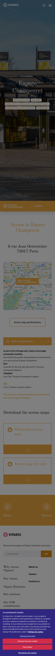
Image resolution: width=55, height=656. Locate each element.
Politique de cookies (35, 632)
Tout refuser (27, 647)
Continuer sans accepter (27, 636)
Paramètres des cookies (27, 653)
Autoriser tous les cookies (27, 641)
